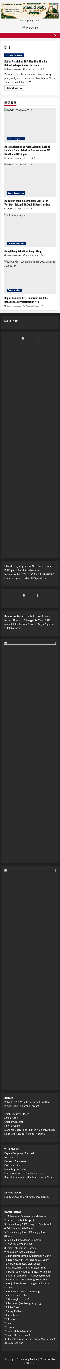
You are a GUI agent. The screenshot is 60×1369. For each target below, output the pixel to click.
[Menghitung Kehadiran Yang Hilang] (30, 230)
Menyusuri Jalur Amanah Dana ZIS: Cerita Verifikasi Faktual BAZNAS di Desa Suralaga (27, 202)
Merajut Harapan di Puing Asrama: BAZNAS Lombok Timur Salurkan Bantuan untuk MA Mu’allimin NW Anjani (27, 150)
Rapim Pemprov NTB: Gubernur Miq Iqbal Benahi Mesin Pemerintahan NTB (26, 299)
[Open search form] (55, 35)
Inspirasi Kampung (14, 55)
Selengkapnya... (16, 88)
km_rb (9, 158)
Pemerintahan (14, 290)
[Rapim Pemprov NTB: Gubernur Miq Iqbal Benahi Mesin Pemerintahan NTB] (30, 277)
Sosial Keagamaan (16, 139)
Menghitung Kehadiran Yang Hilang (23, 251)
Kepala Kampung (14, 69)
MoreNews (46, 1359)
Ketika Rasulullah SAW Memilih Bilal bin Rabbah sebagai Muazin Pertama (25, 63)
